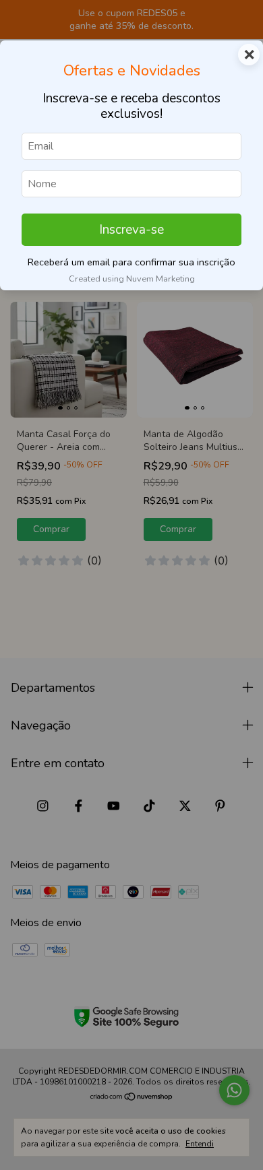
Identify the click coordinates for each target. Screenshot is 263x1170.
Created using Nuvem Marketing (132, 279)
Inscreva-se (131, 229)
